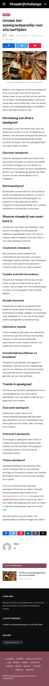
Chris (12, 36)
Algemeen (9, 659)
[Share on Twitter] (22, 45)
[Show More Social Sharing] (44, 45)
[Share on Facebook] (9, 45)
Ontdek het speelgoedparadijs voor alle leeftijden (23, 625)
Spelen (6, 15)
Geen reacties (39, 36)
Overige (9, 666)
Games (16, 662)
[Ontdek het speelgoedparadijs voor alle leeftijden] (24, 65)
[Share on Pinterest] (35, 45)
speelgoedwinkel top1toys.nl (16, 496)
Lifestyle (35, 662)
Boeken (19, 659)
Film (9, 662)
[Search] (45, 4)
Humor (25, 662)
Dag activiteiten (33, 659)
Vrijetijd (30, 670)
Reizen (18, 666)
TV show (37, 666)
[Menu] (4, 4)
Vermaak (19, 670)
